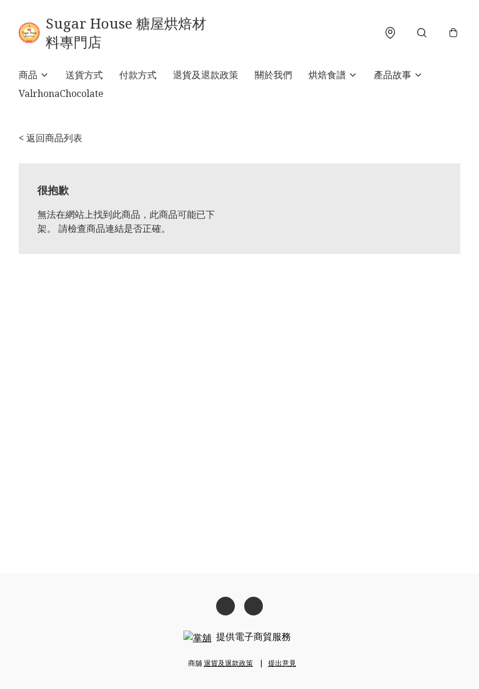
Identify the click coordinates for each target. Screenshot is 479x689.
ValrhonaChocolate (61, 93)
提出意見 (282, 663)
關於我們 (273, 74)
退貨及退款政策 (205, 74)
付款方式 (138, 74)
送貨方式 (84, 74)
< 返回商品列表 (50, 137)
